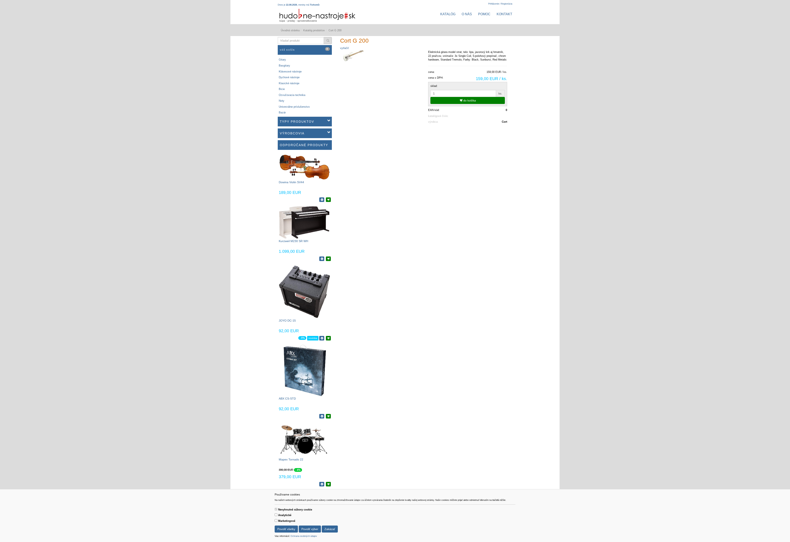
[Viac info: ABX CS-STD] (321, 416)
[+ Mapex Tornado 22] (328, 484)
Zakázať (329, 529)
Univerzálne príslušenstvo (294, 106)
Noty (281, 100)
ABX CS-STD (287, 398)
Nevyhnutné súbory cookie (295, 509)
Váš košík (304, 49)
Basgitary (284, 65)
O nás (467, 14)
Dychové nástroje (289, 77)
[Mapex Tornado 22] (305, 439)
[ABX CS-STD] (305, 370)
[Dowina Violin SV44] (305, 166)
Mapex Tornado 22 (291, 459)
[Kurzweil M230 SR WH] (305, 222)
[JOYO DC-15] (305, 291)
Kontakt (504, 14)
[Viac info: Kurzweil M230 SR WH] (321, 258)
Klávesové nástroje (290, 71)
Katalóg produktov (314, 30)
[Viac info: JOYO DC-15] (321, 338)
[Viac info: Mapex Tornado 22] (321, 484)
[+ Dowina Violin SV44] (328, 199)
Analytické (284, 515)
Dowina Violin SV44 (291, 182)
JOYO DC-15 (287, 320)
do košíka (469, 100)
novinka (312, 338)
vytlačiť (344, 48)
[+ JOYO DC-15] (328, 338)
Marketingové (286, 520)
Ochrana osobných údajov (303, 536)
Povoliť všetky (286, 529)
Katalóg (447, 14)
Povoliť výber (309, 529)
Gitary (282, 59)
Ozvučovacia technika (292, 95)
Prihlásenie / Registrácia (500, 3)
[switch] (276, 509)
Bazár (282, 112)
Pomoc (484, 14)
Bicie (282, 89)
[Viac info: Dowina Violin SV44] (321, 199)
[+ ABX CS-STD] (328, 416)
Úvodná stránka (290, 30)
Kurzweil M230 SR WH (293, 241)
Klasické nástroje (289, 83)
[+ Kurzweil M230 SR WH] (328, 258)
